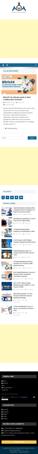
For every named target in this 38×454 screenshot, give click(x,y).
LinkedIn (4, 414)
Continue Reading (12, 128)
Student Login (19, 442)
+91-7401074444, (8, 428)
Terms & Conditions (24, 452)
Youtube (5, 418)
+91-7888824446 (18, 428)
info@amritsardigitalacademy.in (12, 430)
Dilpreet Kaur (20, 102)
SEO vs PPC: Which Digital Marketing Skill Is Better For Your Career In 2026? (24, 285)
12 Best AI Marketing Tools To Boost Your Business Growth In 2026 (23, 308)
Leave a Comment (9, 104)
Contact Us (5, 390)
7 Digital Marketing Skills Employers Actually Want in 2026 (23, 230)
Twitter (4, 416)
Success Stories (7, 387)
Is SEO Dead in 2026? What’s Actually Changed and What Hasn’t (24, 241)
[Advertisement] (19, 39)
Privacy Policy (13, 452)
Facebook (5, 409)
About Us (5, 383)
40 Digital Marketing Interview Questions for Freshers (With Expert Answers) (23, 263)
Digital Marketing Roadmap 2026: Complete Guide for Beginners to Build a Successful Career (24, 210)
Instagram (5, 412)
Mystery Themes (25, 450)
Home (5, 381)
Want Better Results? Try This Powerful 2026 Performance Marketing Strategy (22, 296)
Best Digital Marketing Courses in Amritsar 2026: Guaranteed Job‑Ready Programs (24, 274)
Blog (3, 385)
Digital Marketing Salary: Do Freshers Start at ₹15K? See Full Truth (23, 253)
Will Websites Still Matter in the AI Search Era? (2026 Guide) (24, 220)
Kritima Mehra (28, 214)
